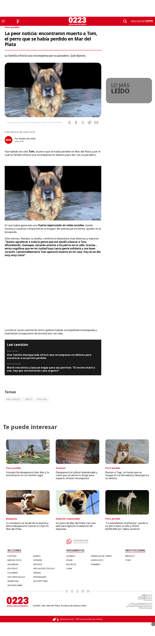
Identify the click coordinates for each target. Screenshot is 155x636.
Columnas (12, 572)
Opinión (37, 560)
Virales (37, 572)
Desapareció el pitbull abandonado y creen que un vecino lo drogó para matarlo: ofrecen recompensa (76, 475)
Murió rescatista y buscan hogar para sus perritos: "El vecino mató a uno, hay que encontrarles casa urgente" (51, 369)
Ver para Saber (14, 585)
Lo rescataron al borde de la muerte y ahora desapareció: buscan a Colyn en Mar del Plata (27, 525)
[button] (83, 122)
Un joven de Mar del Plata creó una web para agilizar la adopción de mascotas (76, 525)
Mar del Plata (14, 560)
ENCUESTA (71, 564)
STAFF (128, 560)
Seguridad (12, 564)
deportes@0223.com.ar (145, 597)
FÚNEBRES (95, 564)
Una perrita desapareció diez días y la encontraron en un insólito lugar (27, 474)
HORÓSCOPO (97, 560)
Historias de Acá (16, 577)
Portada (11, 556)
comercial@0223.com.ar (145, 599)
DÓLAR (69, 560)
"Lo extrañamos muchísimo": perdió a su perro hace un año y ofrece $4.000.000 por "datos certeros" (126, 525)
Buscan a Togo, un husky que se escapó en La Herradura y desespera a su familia (127, 475)
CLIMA (69, 568)
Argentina (12, 581)
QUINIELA (70, 556)
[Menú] (3, 21)
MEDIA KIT (130, 556)
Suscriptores (40, 581)
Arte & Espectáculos (44, 568)
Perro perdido (12, 27)
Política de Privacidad (145, 608)
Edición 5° (12, 568)
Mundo (37, 556)
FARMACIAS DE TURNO (101, 556)
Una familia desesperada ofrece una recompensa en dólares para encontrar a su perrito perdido (49, 356)
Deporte (37, 564)
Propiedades (39, 577)
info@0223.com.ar (146, 595)
